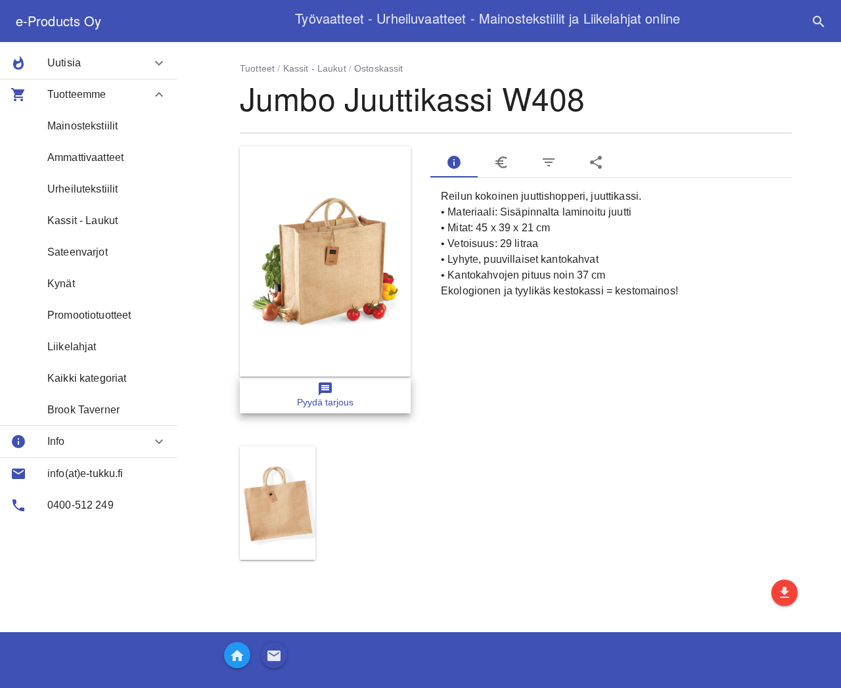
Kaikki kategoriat (86, 378)
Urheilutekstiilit (82, 189)
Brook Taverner (83, 409)
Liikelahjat (72, 346)
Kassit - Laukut (82, 220)
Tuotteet (257, 68)
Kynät (61, 283)
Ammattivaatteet (85, 157)
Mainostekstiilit (82, 125)
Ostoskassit (378, 68)
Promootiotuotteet (89, 315)
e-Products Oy (58, 20)
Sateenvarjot (77, 252)
